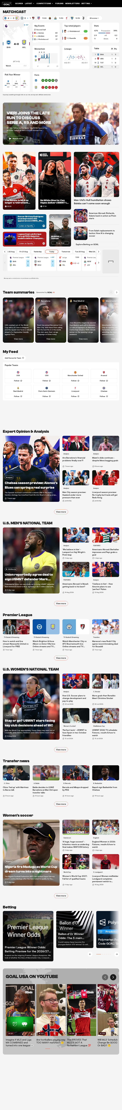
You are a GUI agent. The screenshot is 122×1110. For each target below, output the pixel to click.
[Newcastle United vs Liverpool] (94, 262)
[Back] (5, 252)
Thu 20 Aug (10, 252)
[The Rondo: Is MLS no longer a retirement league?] (19, 181)
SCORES (19, 3)
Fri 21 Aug (24, 252)
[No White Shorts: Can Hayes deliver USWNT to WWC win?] (54, 181)
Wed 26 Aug (94, 252)
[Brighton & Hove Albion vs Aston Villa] (19, 262)
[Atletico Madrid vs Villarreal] (69, 262)
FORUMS (59, 3)
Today (51, 252)
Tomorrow (66, 252)
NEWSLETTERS (72, 3)
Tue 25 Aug (80, 252)
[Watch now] (61, 124)
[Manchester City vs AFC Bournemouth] (44, 262)
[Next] (99, 252)
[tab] (11, 18)
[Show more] (74, 263)
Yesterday (38, 252)
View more (18, 339)
